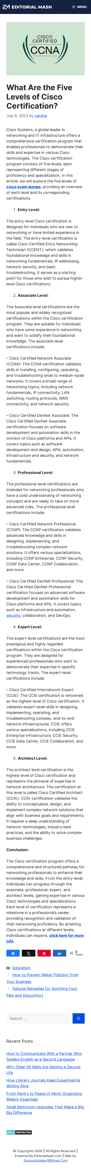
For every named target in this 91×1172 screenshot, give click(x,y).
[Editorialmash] (27, 7)
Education (21, 968)
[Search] (79, 1018)
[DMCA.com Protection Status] (19, 1133)
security (13, 615)
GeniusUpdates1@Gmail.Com (46, 1160)
